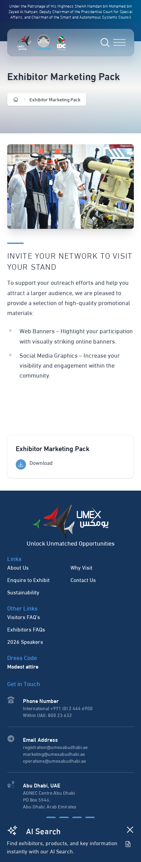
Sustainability (23, 592)
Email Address (40, 739)
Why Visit (81, 567)
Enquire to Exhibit (28, 579)
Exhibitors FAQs (26, 629)
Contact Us (83, 579)
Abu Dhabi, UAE (41, 785)
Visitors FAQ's (23, 617)
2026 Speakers (25, 641)
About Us (18, 567)
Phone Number (41, 700)
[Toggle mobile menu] (119, 42)
